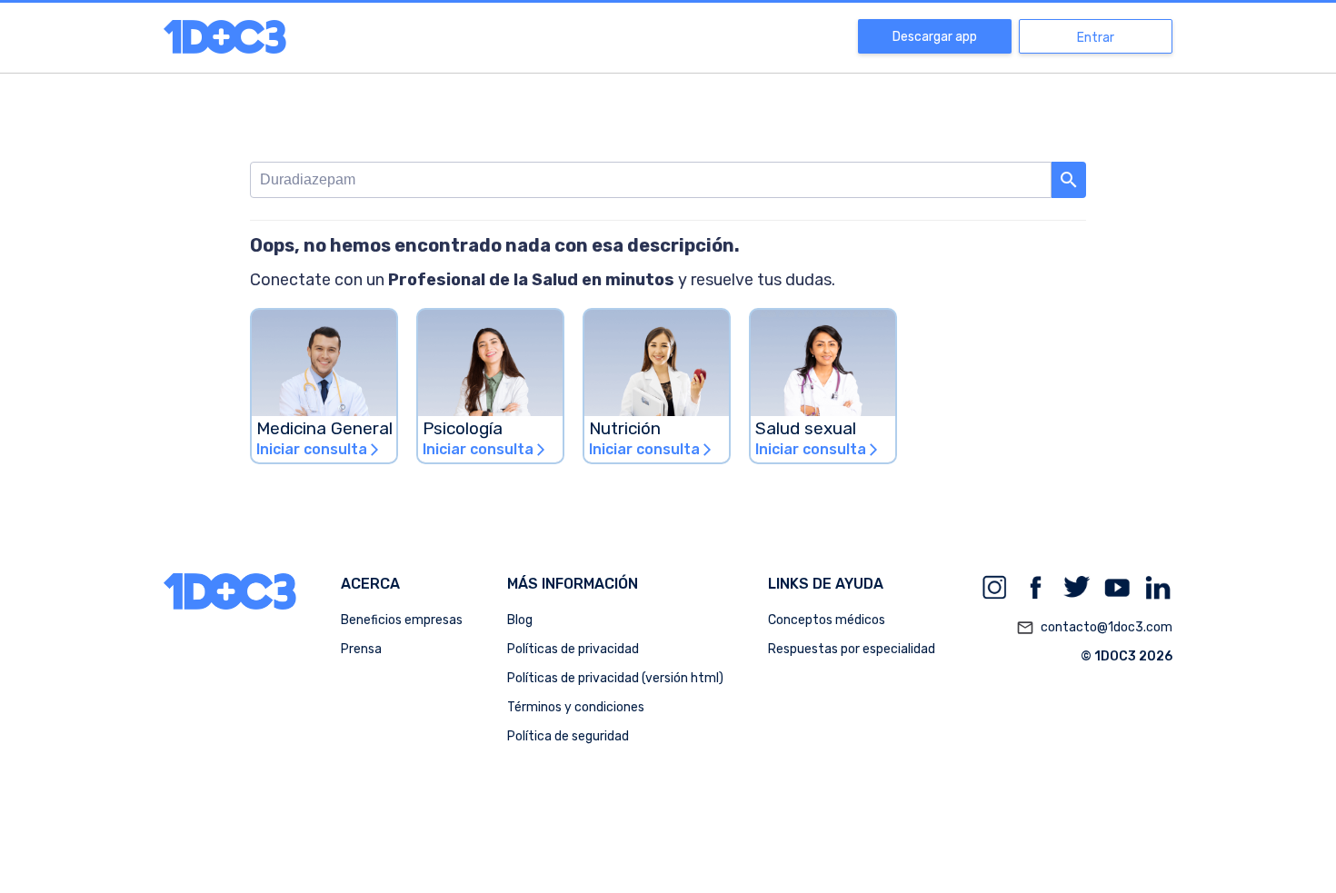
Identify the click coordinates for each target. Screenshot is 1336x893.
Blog (520, 620)
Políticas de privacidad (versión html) (615, 678)
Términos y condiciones (575, 707)
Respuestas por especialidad (851, 649)
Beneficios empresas (402, 620)
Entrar (1095, 37)
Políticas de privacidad (573, 649)
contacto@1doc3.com (1094, 628)
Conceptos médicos (826, 620)
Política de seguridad (568, 736)
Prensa (361, 649)
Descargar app (934, 37)
